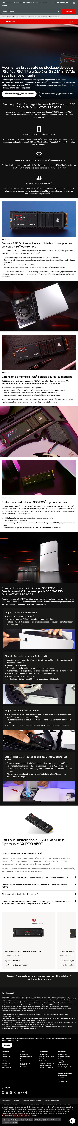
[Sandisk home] (11, 21)
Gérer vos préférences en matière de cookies (17, 1119)
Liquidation (23, 1061)
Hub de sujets (43, 1054)
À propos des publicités (52, 1101)
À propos (4, 1054)
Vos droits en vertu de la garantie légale (65, 1067)
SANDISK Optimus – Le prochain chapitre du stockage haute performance (21, 17)
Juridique (16, 1101)
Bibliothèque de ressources (62, 1061)
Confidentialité (6, 1101)
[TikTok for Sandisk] (10, 1092)
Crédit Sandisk (43, 1059)
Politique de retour (63, 1059)
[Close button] (74, 3)
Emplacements (6, 1063)
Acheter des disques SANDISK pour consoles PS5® (19, 93)
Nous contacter (6, 1067)
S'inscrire (7, 1045)
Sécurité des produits (64, 1064)
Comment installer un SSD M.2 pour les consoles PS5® (57, 94)
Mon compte (24, 1054)
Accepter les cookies (10, 1123)
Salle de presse (6, 1061)
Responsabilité (6, 1057)
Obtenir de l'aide (62, 1054)
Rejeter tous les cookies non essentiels (47, 1119)
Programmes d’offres (45, 1065)
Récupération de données (46, 1063)
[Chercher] (75, 21)
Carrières (4, 1065)
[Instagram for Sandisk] (3, 1092)
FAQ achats (23, 1066)
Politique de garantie (64, 1057)
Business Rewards (44, 1061)
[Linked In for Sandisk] (19, 1093)
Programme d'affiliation (46, 1067)
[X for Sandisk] (15, 1092)
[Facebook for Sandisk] (7, 1093)
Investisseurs (6, 1059)
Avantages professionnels (46, 1057)
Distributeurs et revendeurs (25, 1063)
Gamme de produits (26, 1057)
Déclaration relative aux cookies (26, 1115)
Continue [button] (69, 11)
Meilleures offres (25, 1059)
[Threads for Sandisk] (26, 1092)
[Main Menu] (3, 21)
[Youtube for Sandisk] (22, 1093)
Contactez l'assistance (39, 979)
